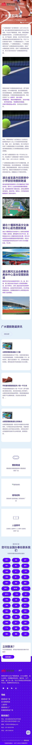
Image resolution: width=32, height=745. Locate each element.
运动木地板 (26, 99)
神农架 (15, 588)
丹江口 (26, 588)
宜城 (16, 611)
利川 (26, 594)
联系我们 (8, 657)
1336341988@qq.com (11, 724)
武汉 (6, 560)
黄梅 (16, 634)
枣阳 (6, 611)
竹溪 (25, 628)
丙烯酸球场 (5, 99)
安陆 (16, 617)
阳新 (6, 634)
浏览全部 (6, 334)
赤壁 (25, 622)
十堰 (25, 571)
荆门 (16, 577)
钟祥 (25, 611)
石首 (16, 599)
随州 (25, 565)
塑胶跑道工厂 (5, 707)
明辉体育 (26, 740)
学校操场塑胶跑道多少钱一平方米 (14, 386)
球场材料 (16, 495)
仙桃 (6, 571)
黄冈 (5, 588)
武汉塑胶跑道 (5, 702)
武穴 (16, 622)
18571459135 (26, 22)
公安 (25, 634)
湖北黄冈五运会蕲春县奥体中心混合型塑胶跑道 (15, 274)
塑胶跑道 (16, 465)
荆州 (6, 582)
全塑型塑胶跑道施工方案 (11, 352)
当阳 (16, 605)
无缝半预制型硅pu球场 (9, 104)
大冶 (16, 594)
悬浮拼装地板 (8, 102)
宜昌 (16, 560)
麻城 (6, 622)
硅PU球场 (19, 97)
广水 (6, 628)
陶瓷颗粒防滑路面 (19, 102)
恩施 (16, 582)
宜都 (6, 605)
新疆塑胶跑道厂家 (7, 710)
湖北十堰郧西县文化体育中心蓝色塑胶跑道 (15, 227)
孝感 (6, 577)
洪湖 (6, 599)
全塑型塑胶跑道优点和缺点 (12, 421)
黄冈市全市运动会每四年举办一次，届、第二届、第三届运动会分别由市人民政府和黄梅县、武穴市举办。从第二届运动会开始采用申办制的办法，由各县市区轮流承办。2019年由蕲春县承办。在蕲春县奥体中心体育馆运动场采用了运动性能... (15, 287)
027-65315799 (9, 727)
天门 (16, 571)
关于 (20, 670)
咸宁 (25, 560)
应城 (6, 617)
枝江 (25, 605)
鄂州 (6, 565)
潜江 (25, 577)
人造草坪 (12, 97)
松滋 (25, 599)
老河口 (6, 594)
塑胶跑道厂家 (5, 699)
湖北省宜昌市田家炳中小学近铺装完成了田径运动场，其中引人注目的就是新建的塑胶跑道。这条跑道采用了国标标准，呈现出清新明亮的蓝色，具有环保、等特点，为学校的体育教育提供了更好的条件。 (15, 189)
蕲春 (16, 628)
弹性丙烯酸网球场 (16, 99)
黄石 (16, 565)
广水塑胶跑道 (21, 4)
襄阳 (25, 582)
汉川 (25, 617)
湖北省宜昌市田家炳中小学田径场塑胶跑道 (15, 179)
